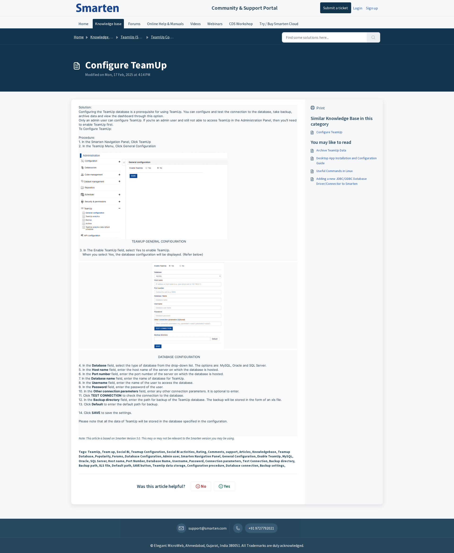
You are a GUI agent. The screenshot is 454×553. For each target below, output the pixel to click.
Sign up (372, 8)
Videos (195, 23)
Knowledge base (108, 23)
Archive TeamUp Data (331, 150)
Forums (134, 23)
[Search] (373, 37)
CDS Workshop (241, 23)
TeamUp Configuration (169, 37)
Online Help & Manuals (165, 23)
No (203, 486)
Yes (227, 486)
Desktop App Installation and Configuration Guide (346, 160)
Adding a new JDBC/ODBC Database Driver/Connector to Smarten (341, 181)
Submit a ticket (335, 7)
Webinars (215, 23)
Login (357, 8)
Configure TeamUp (329, 132)
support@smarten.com (207, 528)
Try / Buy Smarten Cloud (278, 23)
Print (320, 108)
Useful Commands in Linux (334, 171)
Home (83, 23)
